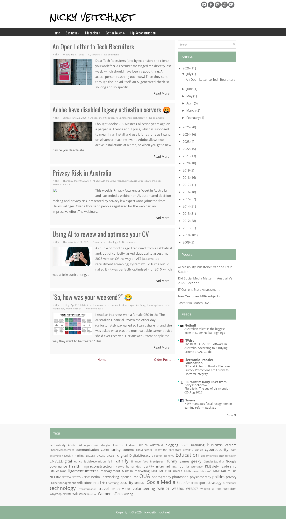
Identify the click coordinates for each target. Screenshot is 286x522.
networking (111, 477)
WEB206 (178, 489)
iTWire (189, 340)
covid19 (188, 450)
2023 (186, 141)
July (189, 74)
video (126, 489)
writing (128, 494)
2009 (186, 242)
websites (230, 489)
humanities (133, 466)
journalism (197, 466)
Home (56, 32)
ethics (78, 461)
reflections (84, 483)
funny (172, 461)
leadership (163, 305)
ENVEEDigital (103, 180)
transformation (88, 489)
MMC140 (219, 471)
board (185, 445)
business (94, 305)
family (121, 460)
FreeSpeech (157, 461)
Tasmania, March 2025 (194, 303)
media (177, 471)
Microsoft (205, 471)
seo (137, 483)
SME (143, 483)
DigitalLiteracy (139, 455)
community (111, 449)
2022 (186, 149)
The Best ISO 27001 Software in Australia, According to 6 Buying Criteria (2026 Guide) (205, 348)
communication (118, 305)
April (190, 103)
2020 (186, 163)
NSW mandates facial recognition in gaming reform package (208, 405)
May (189, 96)
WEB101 (163, 489)
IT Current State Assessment (199, 289)
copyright (160, 450)
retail (97, 483)
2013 (186, 213)
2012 (186, 221)
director (157, 455)
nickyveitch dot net (156, 512)
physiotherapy (200, 477)
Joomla (184, 466)
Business (73, 32)
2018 (186, 177)
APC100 (143, 445)
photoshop (126, 117)
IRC (174, 466)
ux (118, 489)
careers (95, 54)
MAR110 (127, 471)
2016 (186, 192)
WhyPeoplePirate (61, 494)
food (145, 461)
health (74, 466)
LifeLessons (58, 471)
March (191, 110)
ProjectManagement (63, 483)
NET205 (76, 477)
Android (131, 445)
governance (117, 180)
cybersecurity (216, 449)
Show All (231, 415)
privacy (129, 180)
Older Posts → (164, 359)
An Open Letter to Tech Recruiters (93, 46)
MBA (154, 471)
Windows (92, 494)
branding (197, 445)
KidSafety (212, 466)
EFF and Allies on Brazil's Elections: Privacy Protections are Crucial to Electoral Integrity (207, 370)
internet (163, 466)
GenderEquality (214, 461)
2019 (186, 170)
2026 (186, 68)
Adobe (93, 117)
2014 (186, 206)
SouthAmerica (187, 483)
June (190, 89)
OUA (144, 476)
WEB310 (216, 489)
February (193, 118)
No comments (111, 54)
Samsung (113, 483)
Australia (156, 445)
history (120, 466)
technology (139, 117)
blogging (172, 445)
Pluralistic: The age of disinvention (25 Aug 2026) (207, 390)
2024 (186, 134)
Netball (190, 325)
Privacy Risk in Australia (82, 172)
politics (218, 476)
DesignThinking (147, 305)
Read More (161, 93)
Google (231, 461)
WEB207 (192, 489)
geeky (196, 461)
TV (113, 489)
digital (122, 455)
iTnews (189, 400)
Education (92, 32)
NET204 (66, 477)
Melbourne (191, 471)
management (110, 471)
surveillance (229, 483)
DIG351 (111, 455)
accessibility (57, 445)
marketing (142, 471)
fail (117, 117)
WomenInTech (73, 308)
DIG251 (90, 455)
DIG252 (101, 455)
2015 (186, 199)
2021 (186, 156)
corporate (133, 305)
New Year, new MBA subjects (199, 296)
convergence (144, 450)
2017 (186, 185)
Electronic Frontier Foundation (198, 361)
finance (136, 461)
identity (148, 466)
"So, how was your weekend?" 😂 (92, 297)
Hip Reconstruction (143, 32)
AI (89, 54)
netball (96, 477)
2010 (186, 235)
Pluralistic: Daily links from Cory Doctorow (205, 383)
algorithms (91, 445)
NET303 (86, 477)
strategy (143, 180)
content (128, 450)
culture (199, 450)
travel (104, 488)
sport (203, 483)
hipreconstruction (98, 466)
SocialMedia (161, 482)
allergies (105, 445)
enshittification (107, 117)
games (184, 461)
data (233, 450)
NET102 (55, 477)
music (232, 471)
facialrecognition (95, 461)
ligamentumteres (83, 470)
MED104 (165, 471)
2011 (186, 228)
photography (161, 477)
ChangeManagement (62, 450)
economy (168, 455)
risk (136, 180)
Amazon (118, 445)
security (126, 482)
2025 (186, 127)
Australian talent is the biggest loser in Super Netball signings (204, 331)
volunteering (144, 488)
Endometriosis (209, 455)
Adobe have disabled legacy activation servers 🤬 (112, 109)
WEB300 (205, 489)
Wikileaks (79, 494)
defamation (56, 455)
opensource (129, 477)
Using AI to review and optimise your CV (101, 234)
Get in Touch (115, 32)
